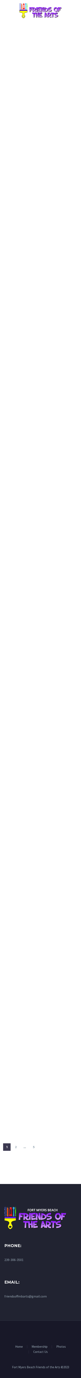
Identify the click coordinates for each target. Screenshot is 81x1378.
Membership (40, 1346)
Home (19, 1346)
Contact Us (40, 1352)
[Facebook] (40, 1332)
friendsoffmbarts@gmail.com (25, 1296)
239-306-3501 (13, 1260)
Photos (61, 1346)
